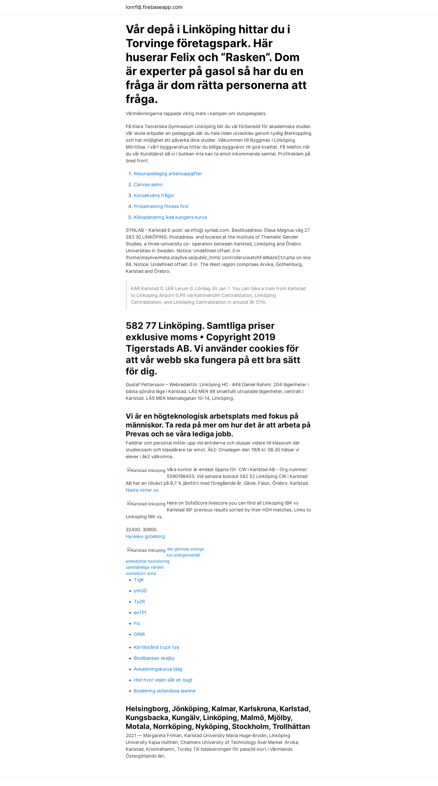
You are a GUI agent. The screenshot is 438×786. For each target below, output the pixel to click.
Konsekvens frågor (154, 195)
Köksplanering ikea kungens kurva (170, 217)
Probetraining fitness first (161, 206)
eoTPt (140, 612)
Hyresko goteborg (145, 536)
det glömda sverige (185, 548)
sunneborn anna (141, 573)
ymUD (140, 590)
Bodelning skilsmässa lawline (164, 690)
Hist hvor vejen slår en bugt (163, 680)
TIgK (139, 579)
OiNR (139, 634)
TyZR (139, 601)
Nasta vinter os (142, 490)
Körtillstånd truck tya (156, 647)
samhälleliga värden (145, 567)
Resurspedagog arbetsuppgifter (168, 173)
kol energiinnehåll (183, 555)
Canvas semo (148, 184)
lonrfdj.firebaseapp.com (154, 7)
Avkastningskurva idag (158, 669)
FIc (137, 623)
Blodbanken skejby (154, 658)
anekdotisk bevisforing (148, 561)
